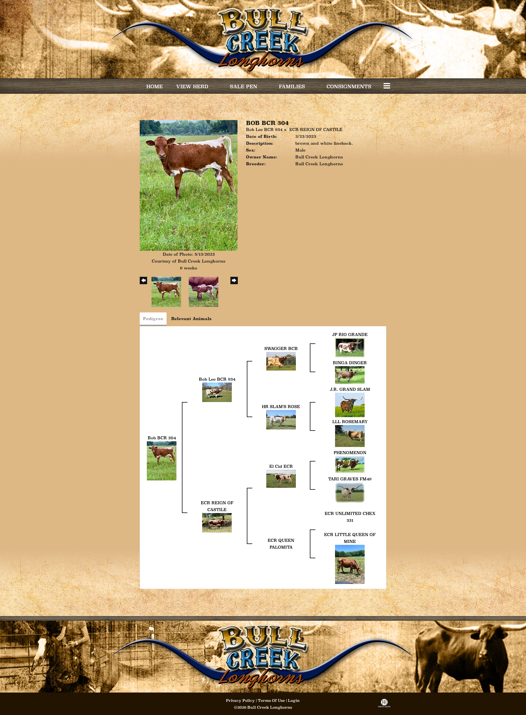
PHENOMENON (350, 452)
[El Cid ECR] (281, 478)
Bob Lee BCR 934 (264, 129)
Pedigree (153, 318)
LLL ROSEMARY (350, 421)
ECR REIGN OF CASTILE (315, 129)
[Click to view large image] (189, 185)
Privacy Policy (240, 700)
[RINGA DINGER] (350, 374)
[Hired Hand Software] (384, 705)
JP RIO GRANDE (350, 334)
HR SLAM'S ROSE (281, 406)
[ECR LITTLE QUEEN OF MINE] (350, 564)
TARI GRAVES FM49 (349, 479)
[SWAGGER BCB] (281, 360)
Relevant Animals (191, 318)
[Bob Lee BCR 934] (217, 391)
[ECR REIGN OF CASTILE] (217, 522)
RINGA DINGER (350, 362)
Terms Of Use (271, 700)
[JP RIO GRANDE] (350, 347)
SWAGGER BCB (281, 348)
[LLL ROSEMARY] (350, 435)
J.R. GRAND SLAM (350, 389)
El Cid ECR (281, 466)
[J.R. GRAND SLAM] (350, 404)
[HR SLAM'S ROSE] (281, 419)
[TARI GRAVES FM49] (350, 491)
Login (294, 700)
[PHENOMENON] (350, 464)
